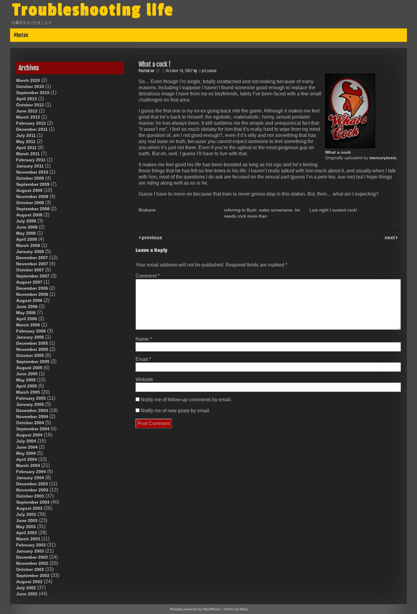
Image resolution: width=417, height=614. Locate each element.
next (390, 237)
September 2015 (32, 92)
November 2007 (32, 263)
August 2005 (29, 367)
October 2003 (30, 496)
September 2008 (32, 208)
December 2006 (32, 288)
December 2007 (32, 257)
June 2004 (27, 447)
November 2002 (32, 563)
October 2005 (30, 355)
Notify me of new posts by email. (175, 410)
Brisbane (147, 210)
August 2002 (29, 581)
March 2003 (28, 538)
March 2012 (28, 117)
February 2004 (31, 471)
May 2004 (26, 453)
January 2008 (30, 251)
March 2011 (28, 153)
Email (143, 359)
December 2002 (32, 557)
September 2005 (32, 361)
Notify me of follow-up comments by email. (186, 399)
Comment (148, 275)
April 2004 (26, 459)
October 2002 (30, 569)
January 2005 (30, 404)
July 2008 (26, 221)
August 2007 (29, 282)
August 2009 (29, 190)
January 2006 (30, 337)
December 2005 (32, 343)
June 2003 (27, 520)
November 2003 (32, 489)
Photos (21, 35)
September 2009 (32, 184)
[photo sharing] (350, 146)
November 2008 (32, 196)
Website (144, 379)
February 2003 (31, 544)
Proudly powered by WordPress (195, 609)
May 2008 (26, 233)
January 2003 (30, 551)
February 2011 (30, 159)
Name (144, 339)
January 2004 (30, 477)
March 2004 (28, 465)
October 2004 (30, 422)
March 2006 (28, 324)
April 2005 (26, 386)
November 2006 (32, 294)
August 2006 (29, 300)
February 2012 (31, 123)
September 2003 (32, 502)
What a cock (338, 152)
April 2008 (26, 239)
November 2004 (32, 416)
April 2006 (26, 318)
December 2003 (32, 483)
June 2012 (27, 110)
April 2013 (26, 98)
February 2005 (31, 398)
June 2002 (27, 593)
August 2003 (29, 508)
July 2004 (26, 441)
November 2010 (32, 172)
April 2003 (26, 532)
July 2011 (26, 135)
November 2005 (32, 349)
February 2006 (31, 331)
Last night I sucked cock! (333, 210)
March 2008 (28, 245)
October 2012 (30, 104)
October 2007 (30, 269)
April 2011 (26, 147)
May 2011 (25, 141)
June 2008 (27, 227)
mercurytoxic (383, 157)
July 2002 (26, 587)
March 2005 (28, 392)
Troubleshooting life (93, 10)
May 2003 (26, 526)
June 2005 (27, 373)
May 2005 (26, 379)
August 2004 (29, 434)
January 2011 (30, 166)
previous (151, 237)
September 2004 (32, 428)
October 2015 (30, 86)
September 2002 (32, 575)
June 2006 (27, 306)
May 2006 (26, 312)
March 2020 (28, 80)
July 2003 (26, 514)
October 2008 (30, 202)
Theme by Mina (235, 609)
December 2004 (32, 410)
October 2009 (30, 178)
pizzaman (209, 70)
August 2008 (29, 214)
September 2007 (32, 276)
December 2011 (32, 129)
